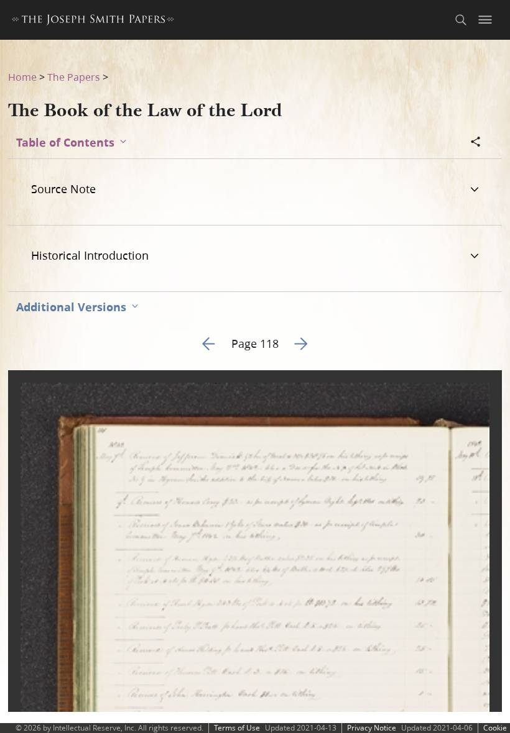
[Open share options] (476, 142)
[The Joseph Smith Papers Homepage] (92, 21)
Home (22, 77)
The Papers (73, 77)
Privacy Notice (371, 727)
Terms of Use (237, 727)
